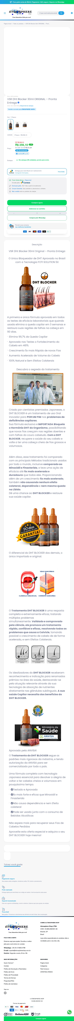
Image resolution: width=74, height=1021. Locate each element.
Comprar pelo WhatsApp (37, 218)
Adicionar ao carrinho (37, 209)
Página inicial (7, 24)
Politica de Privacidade (11, 975)
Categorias (43, 966)
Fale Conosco (44, 969)
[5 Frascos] (25, 125)
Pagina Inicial (44, 963)
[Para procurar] (61, 13)
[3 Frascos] (17, 124)
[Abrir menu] (5, 13)
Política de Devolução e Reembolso (15, 969)
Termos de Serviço (10, 978)
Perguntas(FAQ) (9, 981)
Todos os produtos (18, 24)
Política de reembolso (10, 984)
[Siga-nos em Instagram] (5, 993)
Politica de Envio (9, 972)
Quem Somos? (8, 963)
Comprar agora (37, 203)
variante (9, 135)
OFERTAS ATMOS (46, 972)
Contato (6, 966)
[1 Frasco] (10, 124)
